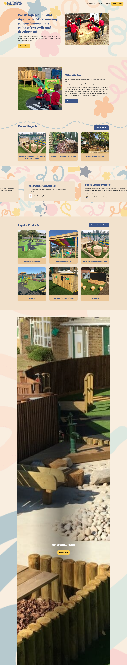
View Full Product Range (99, 225)
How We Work (90, 4)
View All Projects (101, 127)
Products (107, 4)
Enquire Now (117, 4)
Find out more (71, 101)
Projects (99, 4)
